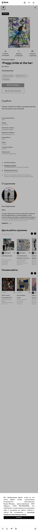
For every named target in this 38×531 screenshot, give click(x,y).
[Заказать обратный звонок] (7, 529)
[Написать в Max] (16, 528)
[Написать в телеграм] (11, 528)
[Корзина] (33, 3)
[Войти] (25, 3)
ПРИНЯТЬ (19, 517)
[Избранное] (29, 3)
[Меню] (35, 529)
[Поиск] (3, 529)
